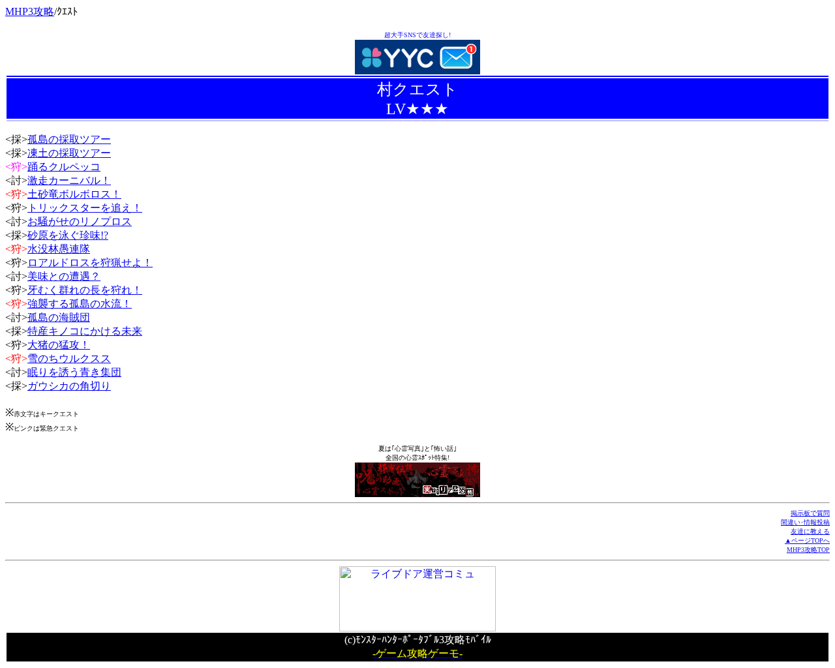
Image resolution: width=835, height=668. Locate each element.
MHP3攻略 (29, 11)
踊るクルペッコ (63, 166)
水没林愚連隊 (58, 248)
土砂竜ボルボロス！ (74, 194)
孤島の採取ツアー (69, 139)
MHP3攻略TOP (808, 549)
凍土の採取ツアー (69, 153)
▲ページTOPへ (807, 540)
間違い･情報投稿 (805, 522)
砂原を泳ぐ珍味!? (67, 235)
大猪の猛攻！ (58, 344)
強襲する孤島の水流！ (79, 303)
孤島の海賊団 (58, 317)
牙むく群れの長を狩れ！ (84, 290)
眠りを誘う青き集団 (74, 372)
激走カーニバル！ (69, 180)
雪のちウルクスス (69, 358)
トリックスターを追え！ (84, 207)
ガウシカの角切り (69, 385)
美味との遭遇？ (63, 276)
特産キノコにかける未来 (84, 331)
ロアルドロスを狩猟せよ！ (90, 262)
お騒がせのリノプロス (79, 221)
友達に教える (810, 531)
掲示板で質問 (810, 513)
